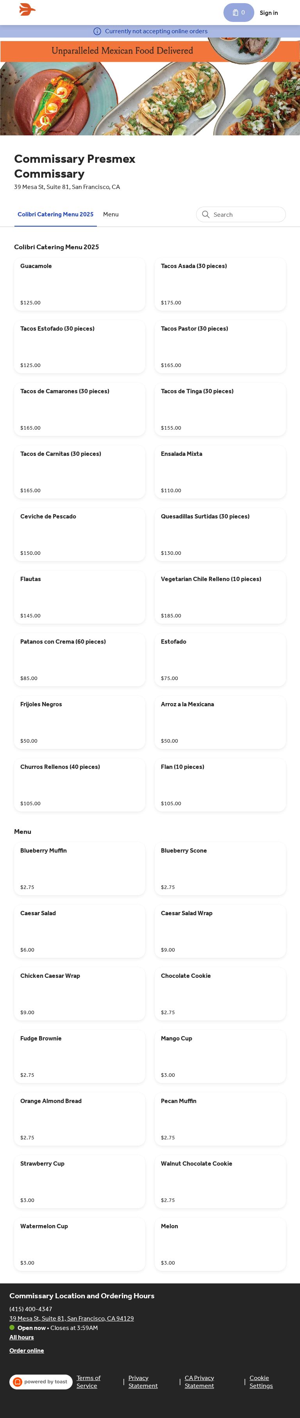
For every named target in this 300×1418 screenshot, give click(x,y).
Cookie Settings (261, 1381)
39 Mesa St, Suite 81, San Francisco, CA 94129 (71, 1318)
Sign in (269, 12)
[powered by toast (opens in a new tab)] (41, 1382)
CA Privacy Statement (199, 1381)
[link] (56, 214)
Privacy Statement (143, 1381)
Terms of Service (88, 1381)
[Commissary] (28, 9)
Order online (26, 1350)
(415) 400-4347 (30, 1309)
